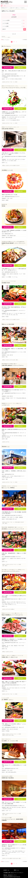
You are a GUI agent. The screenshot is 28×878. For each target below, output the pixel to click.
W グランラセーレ (6, 46)
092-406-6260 (8, 386)
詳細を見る (20, 67)
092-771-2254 (8, 841)
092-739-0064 (8, 149)
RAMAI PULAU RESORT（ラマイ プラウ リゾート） (13, 244)
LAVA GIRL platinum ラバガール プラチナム (12, 365)
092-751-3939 (8, 761)
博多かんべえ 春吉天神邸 (8, 324)
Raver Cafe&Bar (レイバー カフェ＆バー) (12, 615)
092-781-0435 (8, 592)
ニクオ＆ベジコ (5, 405)
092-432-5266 (8, 799)
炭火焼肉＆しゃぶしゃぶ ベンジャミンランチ (13, 529)
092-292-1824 (8, 426)
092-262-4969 (8, 303)
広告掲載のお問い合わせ (9, 872)
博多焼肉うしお (5, 446)
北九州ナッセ (6, 870)
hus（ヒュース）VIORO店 (8, 487)
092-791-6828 (8, 345)
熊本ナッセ (16, 870)
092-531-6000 (8, 67)
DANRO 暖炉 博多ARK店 (8, 778)
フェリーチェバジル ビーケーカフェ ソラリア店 (13, 87)
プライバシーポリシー (18, 872)
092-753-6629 (8, 720)
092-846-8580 (8, 191)
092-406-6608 (8, 508)
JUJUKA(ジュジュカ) (7, 170)
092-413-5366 (8, 678)
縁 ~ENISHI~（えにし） (8, 699)
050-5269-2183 (8, 108)
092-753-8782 (8, 635)
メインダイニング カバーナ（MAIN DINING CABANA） (12, 820)
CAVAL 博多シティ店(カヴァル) (9, 657)
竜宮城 (3, 206)
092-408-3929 (8, 467)
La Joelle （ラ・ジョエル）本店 (10, 740)
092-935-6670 (8, 227)
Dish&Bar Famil (6, 282)
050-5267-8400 (8, 265)
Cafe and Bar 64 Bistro (8, 128)
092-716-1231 (8, 550)
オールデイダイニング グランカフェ (11, 571)
